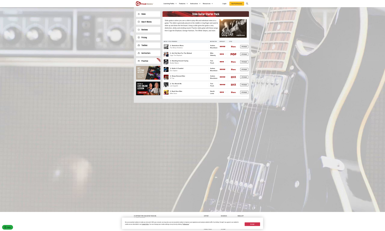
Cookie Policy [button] (145, 224)
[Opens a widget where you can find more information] (7, 227)
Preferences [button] (186, 224)
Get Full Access (236, 3)
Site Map (223, 229)
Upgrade (244, 47)
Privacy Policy (208, 229)
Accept (252, 224)
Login (224, 3)
